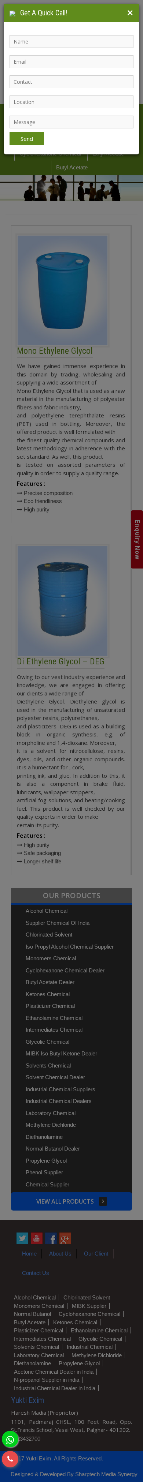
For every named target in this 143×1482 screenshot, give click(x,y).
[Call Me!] (10, 1459)
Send (27, 138)
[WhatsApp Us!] (10, 1439)
